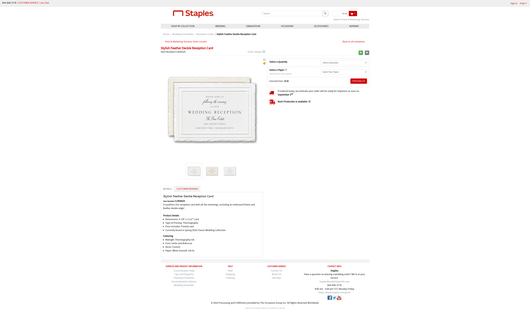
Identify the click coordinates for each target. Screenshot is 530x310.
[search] (325, 13)
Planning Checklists (184, 277)
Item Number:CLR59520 (173, 51)
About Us (276, 274)
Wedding (220, 26)
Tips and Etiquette (184, 274)
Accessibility (273, 308)
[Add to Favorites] (264, 60)
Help (522, 3)
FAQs (230, 270)
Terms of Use (249, 308)
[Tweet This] (334, 298)
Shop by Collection (182, 26)
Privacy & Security (261, 308)
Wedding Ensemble (184, 285)
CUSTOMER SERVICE (27, 2)
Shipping (230, 274)
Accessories (321, 26)
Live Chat (44, 2)
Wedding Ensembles (183, 34)
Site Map (276, 277)
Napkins (354, 26)
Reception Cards (205, 34)
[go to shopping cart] (353, 13)
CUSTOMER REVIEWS (187, 189)
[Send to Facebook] (329, 298)
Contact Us (276, 270)
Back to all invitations (353, 41)
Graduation (253, 26)
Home (166, 34)
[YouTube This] (339, 298)
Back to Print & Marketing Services (351, 19)
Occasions (287, 26)
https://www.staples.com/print (334, 292)
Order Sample (255, 51)
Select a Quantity (278, 61)
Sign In (514, 3)
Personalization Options (184, 281)
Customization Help (184, 270)
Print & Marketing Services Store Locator (186, 41)
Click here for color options (280, 74)
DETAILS (167, 189)
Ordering (230, 277)
